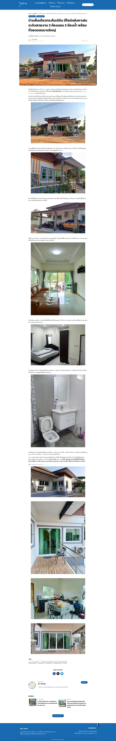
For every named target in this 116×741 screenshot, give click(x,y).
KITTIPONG (34, 39)
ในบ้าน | (23, 4)
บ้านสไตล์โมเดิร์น (57, 662)
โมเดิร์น (64, 662)
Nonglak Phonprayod (37, 464)
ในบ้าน (44, 89)
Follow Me (84, 682)
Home (29, 13)
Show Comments (58, 715)
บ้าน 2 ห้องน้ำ (41, 662)
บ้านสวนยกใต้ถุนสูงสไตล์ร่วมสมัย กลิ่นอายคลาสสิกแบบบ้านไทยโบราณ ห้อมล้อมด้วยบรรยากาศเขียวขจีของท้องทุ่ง (76, 704)
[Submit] (93, 4)
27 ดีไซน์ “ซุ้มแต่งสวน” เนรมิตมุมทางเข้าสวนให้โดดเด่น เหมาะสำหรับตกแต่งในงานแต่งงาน (47, 703)
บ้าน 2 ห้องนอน (32, 662)
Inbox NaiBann (93, 731)
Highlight (35, 13)
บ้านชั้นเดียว (48, 662)
